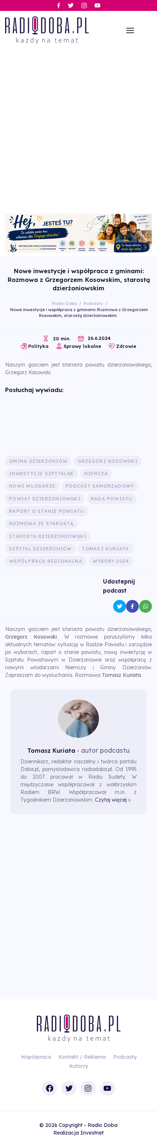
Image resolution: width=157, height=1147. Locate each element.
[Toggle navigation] (130, 30)
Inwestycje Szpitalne (41, 473)
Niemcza (96, 473)
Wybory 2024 (111, 561)
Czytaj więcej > (113, 800)
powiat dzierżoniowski (45, 498)
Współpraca (36, 1057)
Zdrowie (126, 346)
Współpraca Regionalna (46, 561)
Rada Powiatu (112, 498)
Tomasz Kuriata (105, 548)
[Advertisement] (78, 131)
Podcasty (125, 1057)
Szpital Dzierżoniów (40, 548)
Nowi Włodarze (32, 486)
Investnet (92, 1132)
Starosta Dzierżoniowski (48, 536)
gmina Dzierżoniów (38, 461)
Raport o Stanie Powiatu (46, 511)
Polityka (38, 346)
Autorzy (78, 1066)
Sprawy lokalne (82, 346)
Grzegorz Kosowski (108, 461)
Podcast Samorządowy (100, 486)
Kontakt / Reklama (82, 1057)
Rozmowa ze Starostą (41, 523)
